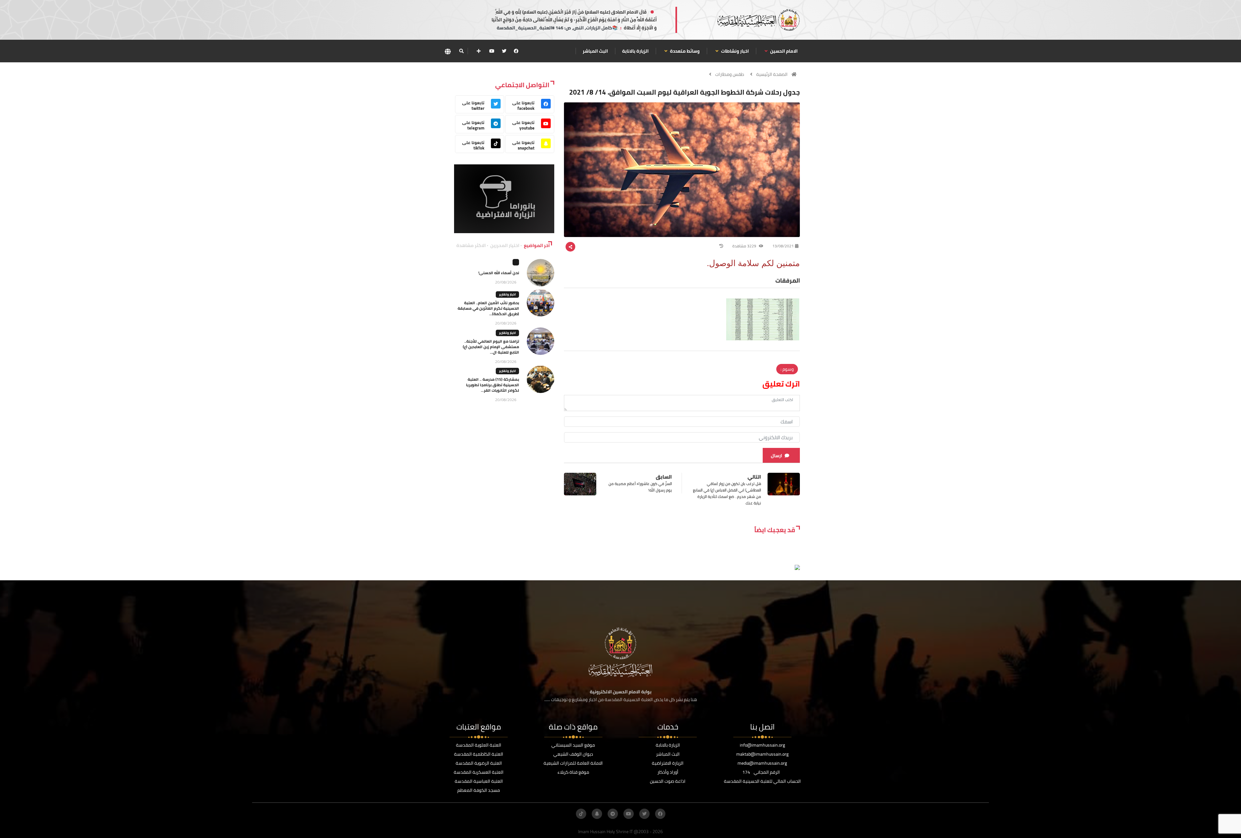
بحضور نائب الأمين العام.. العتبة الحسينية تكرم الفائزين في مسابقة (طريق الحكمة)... (488, 308)
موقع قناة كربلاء (573, 772)
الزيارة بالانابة (635, 51)
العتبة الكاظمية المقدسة (478, 754)
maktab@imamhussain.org (762, 754)
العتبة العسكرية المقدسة (479, 772)
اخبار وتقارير (507, 294)
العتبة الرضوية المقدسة (479, 763)
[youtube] (492, 51)
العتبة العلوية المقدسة (478, 745)
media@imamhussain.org (762, 763)
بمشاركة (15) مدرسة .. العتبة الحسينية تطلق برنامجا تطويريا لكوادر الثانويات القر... (492, 385)
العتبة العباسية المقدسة (479, 781)
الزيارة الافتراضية (668, 763)
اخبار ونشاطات (734, 51)
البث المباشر (595, 51)
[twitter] (504, 51)
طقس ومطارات (729, 74)
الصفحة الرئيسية (772, 74)
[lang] (447, 51)
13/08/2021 (783, 246)
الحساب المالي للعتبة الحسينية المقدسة (762, 781)
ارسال (776, 455)
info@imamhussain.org (762, 745)
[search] (461, 51)
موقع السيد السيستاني (573, 745)
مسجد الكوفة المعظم (478, 790)
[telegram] (613, 814)
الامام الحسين (783, 51)
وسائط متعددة (684, 51)
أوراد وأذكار (667, 772)
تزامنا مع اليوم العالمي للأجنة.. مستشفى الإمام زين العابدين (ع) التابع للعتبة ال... (491, 346)
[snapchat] (597, 814)
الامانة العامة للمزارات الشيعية (573, 763)
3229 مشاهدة (744, 246)
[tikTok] (581, 814)
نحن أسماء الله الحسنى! (498, 272)
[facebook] (516, 51)
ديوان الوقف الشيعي (573, 754)
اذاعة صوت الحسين (667, 781)
